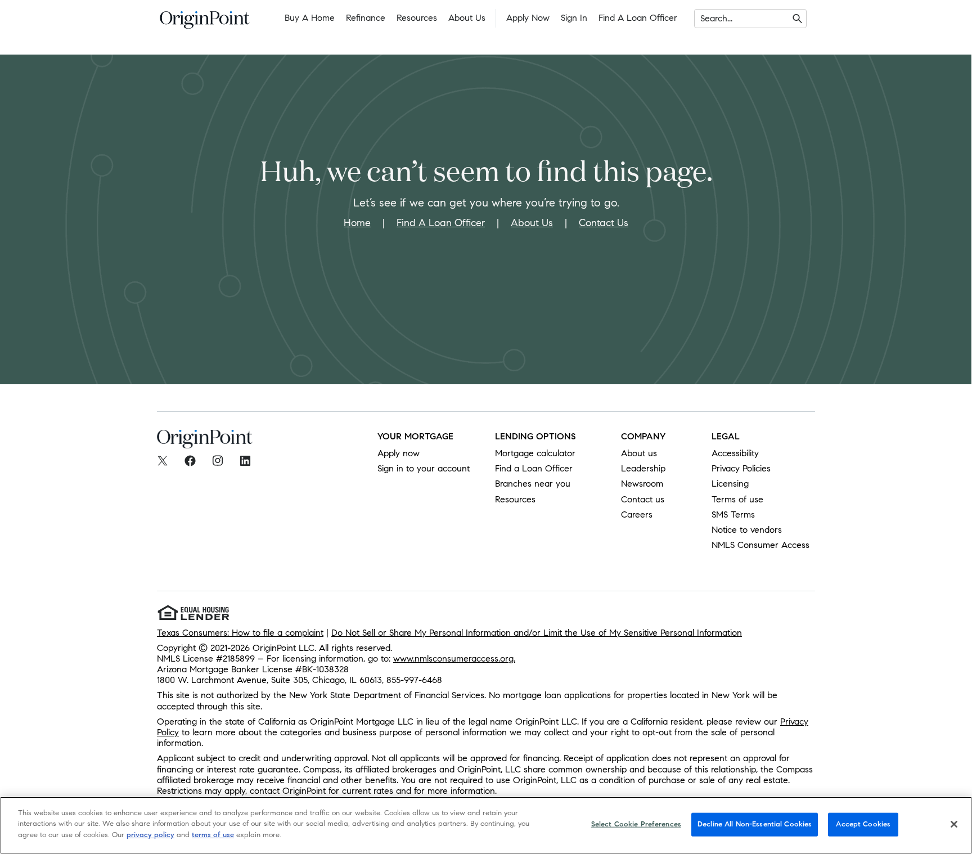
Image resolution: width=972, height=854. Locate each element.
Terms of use (737, 499)
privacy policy (150, 834)
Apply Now (528, 17)
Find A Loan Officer (441, 223)
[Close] (954, 824)
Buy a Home (310, 17)
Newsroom (642, 483)
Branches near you (532, 483)
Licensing (730, 483)
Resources (417, 17)
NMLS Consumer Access (760, 545)
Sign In (574, 17)
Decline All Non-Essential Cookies (755, 824)
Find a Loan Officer (637, 17)
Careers (636, 514)
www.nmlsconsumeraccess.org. (454, 658)
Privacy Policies (741, 468)
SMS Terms (733, 514)
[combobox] (701, 18)
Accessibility (735, 453)
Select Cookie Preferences (636, 824)
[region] (486, 825)
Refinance (365, 17)
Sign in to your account (423, 468)
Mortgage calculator (535, 453)
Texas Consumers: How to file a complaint (240, 632)
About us (639, 453)
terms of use (213, 834)
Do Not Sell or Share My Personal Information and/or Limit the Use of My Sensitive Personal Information (536, 632)
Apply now (398, 453)
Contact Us (603, 223)
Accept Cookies (863, 824)
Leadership (643, 468)
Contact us (642, 499)
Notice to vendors (747, 529)
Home (357, 223)
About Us (466, 17)
